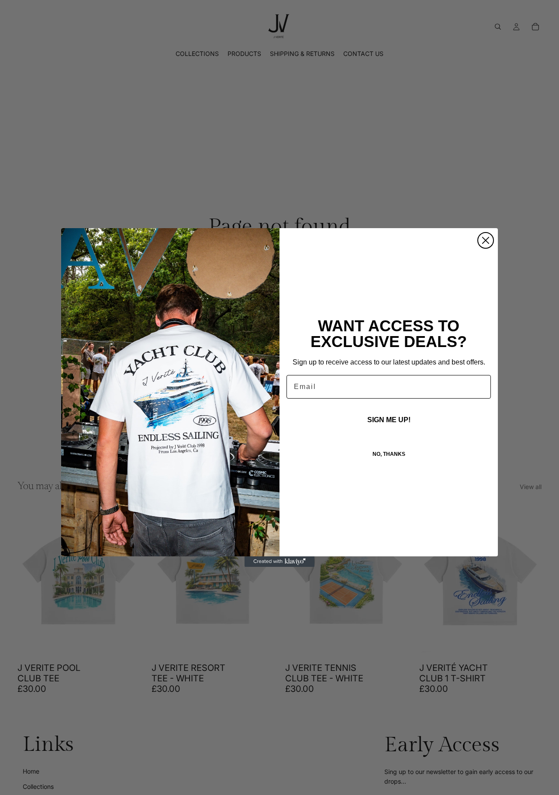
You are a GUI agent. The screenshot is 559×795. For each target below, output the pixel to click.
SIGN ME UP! (389, 420)
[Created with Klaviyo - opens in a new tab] (279, 561)
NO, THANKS (389, 454)
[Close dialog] (485, 240)
